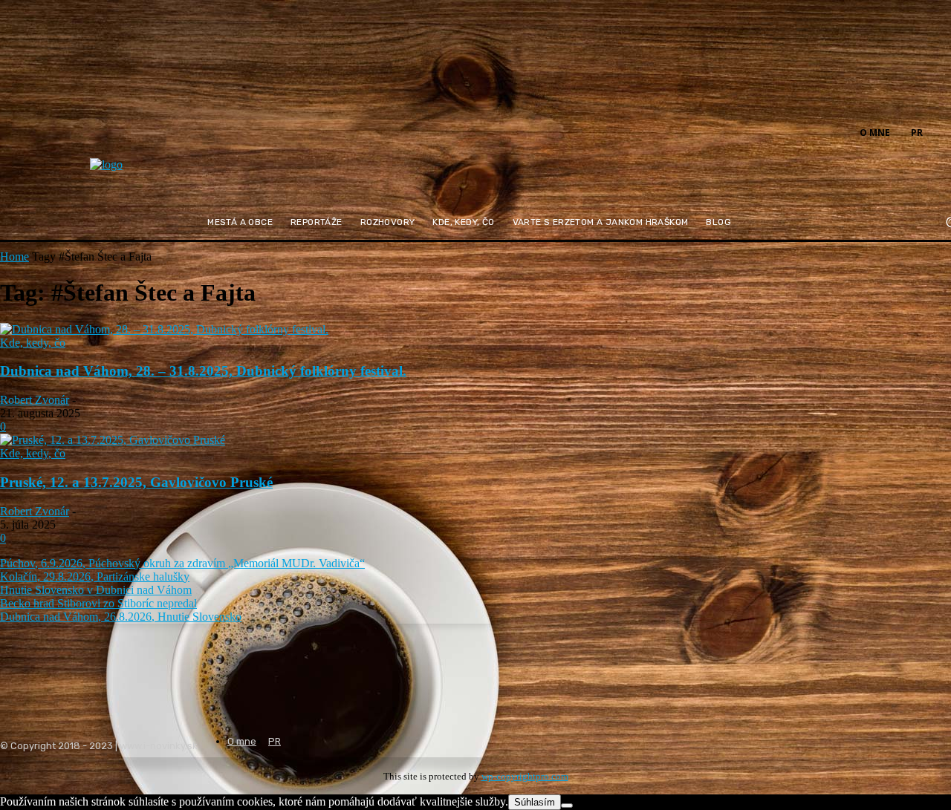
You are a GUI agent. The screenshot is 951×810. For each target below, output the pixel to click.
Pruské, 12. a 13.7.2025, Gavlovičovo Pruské (136, 482)
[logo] (142, 174)
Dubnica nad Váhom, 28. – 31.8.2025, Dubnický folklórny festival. (203, 371)
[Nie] (567, 805)
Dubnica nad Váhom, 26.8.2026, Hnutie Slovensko (120, 616)
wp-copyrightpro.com (524, 776)
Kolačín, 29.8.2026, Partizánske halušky (94, 576)
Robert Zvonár (34, 399)
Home (14, 256)
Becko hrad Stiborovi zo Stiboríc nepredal (98, 603)
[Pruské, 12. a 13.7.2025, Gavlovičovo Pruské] (112, 440)
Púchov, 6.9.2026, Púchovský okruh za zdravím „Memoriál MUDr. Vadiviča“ (182, 563)
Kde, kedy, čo (32, 342)
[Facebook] (942, 131)
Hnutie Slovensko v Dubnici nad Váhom (96, 590)
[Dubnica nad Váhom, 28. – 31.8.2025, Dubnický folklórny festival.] (164, 329)
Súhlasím (534, 802)
